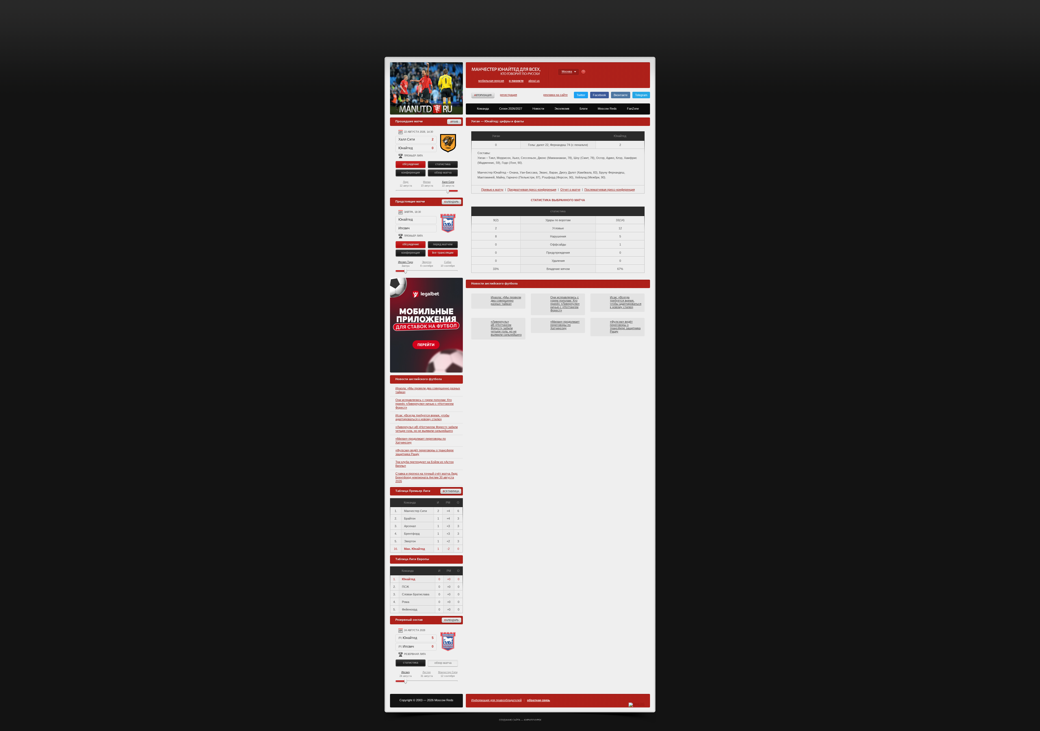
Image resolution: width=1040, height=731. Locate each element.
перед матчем (443, 244)
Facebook (599, 95)
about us (534, 80)
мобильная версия (491, 80)
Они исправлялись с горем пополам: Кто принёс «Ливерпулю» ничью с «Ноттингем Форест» (424, 403)
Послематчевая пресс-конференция (609, 189)
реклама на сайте (555, 94)
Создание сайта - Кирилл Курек (520, 720)
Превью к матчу (492, 189)
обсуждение (410, 164)
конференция (410, 172)
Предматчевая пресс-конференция (532, 189)
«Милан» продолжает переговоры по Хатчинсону (565, 325)
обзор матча (442, 172)
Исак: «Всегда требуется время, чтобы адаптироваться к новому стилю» (625, 302)
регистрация (508, 94)
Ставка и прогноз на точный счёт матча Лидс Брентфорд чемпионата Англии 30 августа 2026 (426, 477)
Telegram (641, 95)
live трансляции (442, 252)
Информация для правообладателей (496, 700)
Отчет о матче (570, 189)
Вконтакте (621, 95)
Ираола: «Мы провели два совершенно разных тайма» (506, 300)
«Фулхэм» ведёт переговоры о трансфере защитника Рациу (625, 326)
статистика (442, 164)
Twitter (581, 95)
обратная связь (538, 700)
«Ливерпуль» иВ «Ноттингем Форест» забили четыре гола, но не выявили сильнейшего (506, 328)
